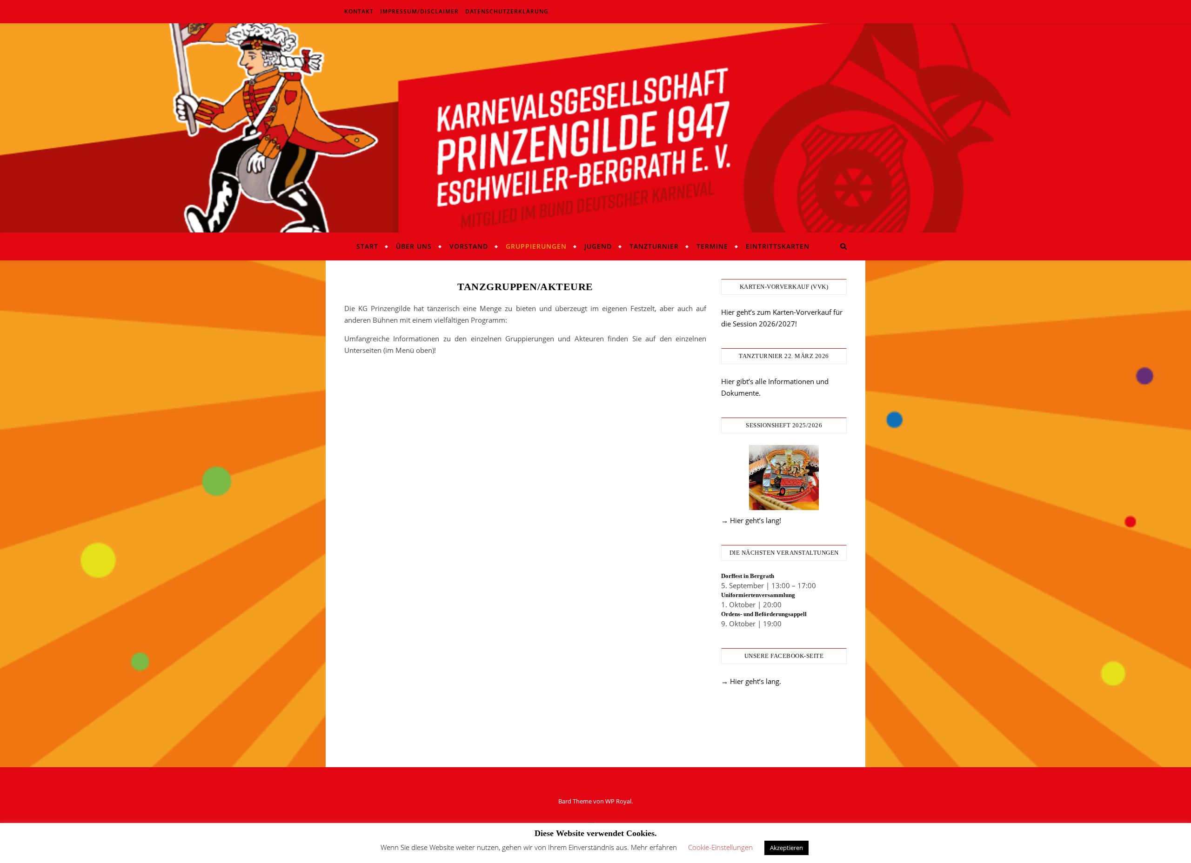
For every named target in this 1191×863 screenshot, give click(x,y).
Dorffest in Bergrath (747, 575)
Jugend (598, 246)
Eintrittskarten (778, 246)
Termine (712, 246)
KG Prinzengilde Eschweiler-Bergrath (595, 122)
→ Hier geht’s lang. (751, 681)
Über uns (414, 246)
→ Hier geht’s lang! (751, 520)
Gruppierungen (536, 246)
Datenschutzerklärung (507, 11)
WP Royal (618, 801)
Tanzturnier (654, 246)
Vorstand (468, 246)
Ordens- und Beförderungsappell (764, 614)
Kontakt (359, 11)
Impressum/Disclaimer (419, 11)
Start (367, 246)
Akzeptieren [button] (786, 847)
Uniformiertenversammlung (758, 594)
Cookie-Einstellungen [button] (720, 847)
